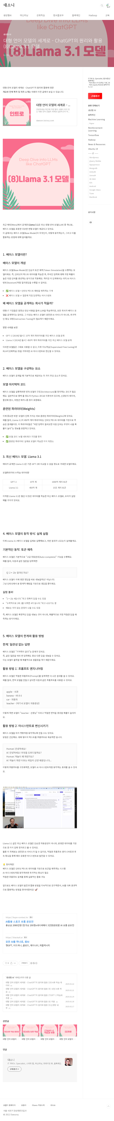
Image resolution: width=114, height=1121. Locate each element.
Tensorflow (93, 135)
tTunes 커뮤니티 (38, 1105)
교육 (107, 15)
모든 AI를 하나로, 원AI (17, 941)
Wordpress (94, 157)
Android (92, 186)
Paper (91, 123)
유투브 (90, 222)
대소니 (8, 5)
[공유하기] (11, 963)
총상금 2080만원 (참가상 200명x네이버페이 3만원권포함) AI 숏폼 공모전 (40, 925)
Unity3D (92, 171)
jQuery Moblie (95, 161)
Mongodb (93, 168)
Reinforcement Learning (95, 129)
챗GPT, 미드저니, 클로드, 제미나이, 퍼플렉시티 (28, 945)
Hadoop (93, 15)
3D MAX (92, 179)
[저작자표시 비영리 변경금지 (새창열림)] (33, 963)
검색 (102, 5)
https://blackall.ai (14, 937)
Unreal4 (92, 175)
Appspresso (94, 164)
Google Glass (95, 189)
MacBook (93, 197)
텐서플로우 (58, 15)
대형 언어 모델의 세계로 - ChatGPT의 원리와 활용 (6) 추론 (30, 1001)
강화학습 (41, 15)
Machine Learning (96, 119)
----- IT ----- (93, 153)
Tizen (91, 193)
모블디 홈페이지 (9, 1105)
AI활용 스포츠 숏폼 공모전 (20, 921)
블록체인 (76, 15)
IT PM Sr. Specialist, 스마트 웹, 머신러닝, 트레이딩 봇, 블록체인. (35, 1063)
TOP (108, 1106)
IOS (90, 182)
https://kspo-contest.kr (17, 917)
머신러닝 (24, 15)
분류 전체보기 (94, 105)
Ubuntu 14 (93, 148)
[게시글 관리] (15, 963)
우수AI (52, 1105)
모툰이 (23, 1105)
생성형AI (7, 15)
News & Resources (96, 144)
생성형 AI (10, 977)
